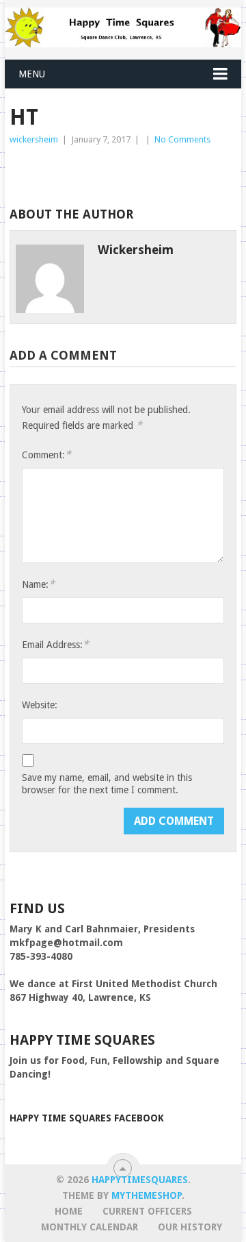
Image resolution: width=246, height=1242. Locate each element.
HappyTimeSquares (140, 1179)
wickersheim (34, 139)
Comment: (46, 454)
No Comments (182, 139)
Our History (190, 1226)
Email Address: (55, 644)
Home (69, 1211)
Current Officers (147, 1211)
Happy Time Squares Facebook (87, 1118)
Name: (38, 584)
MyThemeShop (146, 1195)
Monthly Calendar (89, 1226)
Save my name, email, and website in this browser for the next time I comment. (107, 783)
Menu (31, 74)
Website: (39, 704)
